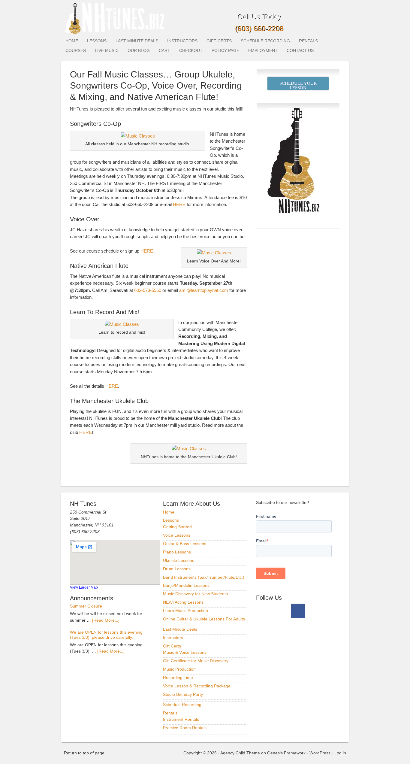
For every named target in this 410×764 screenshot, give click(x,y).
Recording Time (178, 677)
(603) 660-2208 (259, 28)
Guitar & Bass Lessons (184, 543)
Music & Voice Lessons (185, 652)
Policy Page (225, 50)
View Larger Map (84, 587)
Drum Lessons (177, 568)
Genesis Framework (286, 752)
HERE (179, 204)
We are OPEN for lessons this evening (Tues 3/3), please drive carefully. (106, 635)
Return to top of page (84, 752)
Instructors (182, 40)
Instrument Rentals (181, 719)
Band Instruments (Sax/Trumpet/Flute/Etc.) (203, 577)
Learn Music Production (185, 610)
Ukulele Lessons (178, 560)
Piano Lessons (177, 552)
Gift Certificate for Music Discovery (195, 660)
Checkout (191, 50)
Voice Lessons (176, 535)
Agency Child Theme (240, 752)
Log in (340, 752)
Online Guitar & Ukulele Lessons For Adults (204, 619)
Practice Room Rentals (185, 727)
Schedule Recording (265, 40)
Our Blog (139, 50)
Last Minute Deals (137, 40)
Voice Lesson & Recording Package (197, 686)
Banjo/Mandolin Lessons (186, 585)
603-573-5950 (147, 290)
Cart (164, 50)
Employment (263, 50)
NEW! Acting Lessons (183, 602)
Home (71, 40)
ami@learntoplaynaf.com (203, 290)
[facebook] (298, 611)
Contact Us (300, 50)
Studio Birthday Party (183, 694)
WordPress (319, 752)
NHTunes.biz (113, 17)
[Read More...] (105, 620)
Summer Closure (86, 606)
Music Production (179, 669)
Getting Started (177, 526)
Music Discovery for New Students (195, 593)
